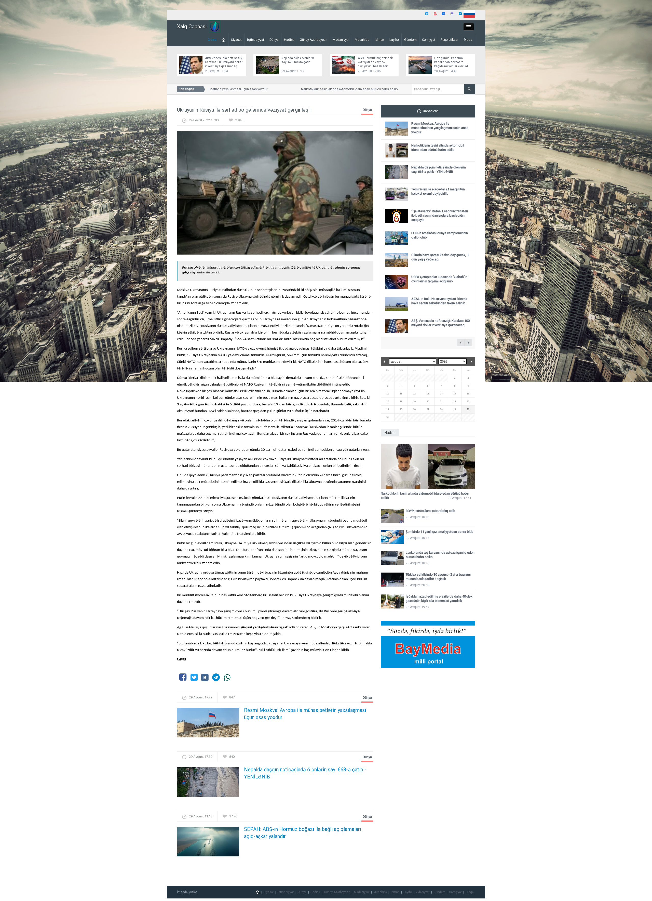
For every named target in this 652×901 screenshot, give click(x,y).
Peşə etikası (449, 40)
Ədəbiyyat (423, 892)
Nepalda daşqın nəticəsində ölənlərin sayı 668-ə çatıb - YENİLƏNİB (305, 773)
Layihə (394, 40)
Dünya (274, 40)
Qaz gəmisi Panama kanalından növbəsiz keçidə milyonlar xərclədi (451, 62)
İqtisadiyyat (255, 40)
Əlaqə (468, 40)
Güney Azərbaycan (313, 40)
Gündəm (410, 40)
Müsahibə (362, 40)
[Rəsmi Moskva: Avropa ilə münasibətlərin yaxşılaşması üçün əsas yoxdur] (208, 724)
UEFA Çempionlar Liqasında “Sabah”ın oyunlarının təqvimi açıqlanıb (439, 279)
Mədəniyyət (341, 40)
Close (212, 40)
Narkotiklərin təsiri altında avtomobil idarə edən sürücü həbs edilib (329, 89)
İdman (379, 40)
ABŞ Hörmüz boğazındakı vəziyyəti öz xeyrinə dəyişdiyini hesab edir (375, 62)
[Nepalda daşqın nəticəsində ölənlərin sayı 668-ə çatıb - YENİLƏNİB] (208, 783)
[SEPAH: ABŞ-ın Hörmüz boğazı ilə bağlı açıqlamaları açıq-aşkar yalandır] (208, 843)
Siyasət (236, 40)
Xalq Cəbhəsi (192, 26)
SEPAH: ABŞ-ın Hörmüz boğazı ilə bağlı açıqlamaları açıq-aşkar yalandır (302, 832)
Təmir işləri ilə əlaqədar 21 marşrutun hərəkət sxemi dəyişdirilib (438, 191)
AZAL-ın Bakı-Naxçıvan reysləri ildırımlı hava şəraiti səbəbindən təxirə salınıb (439, 301)
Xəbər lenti (431, 111)
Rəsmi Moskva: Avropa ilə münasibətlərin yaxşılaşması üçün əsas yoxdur (305, 713)
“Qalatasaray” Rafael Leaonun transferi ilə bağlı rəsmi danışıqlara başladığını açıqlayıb (439, 215)
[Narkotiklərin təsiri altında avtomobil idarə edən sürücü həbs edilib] (428, 466)
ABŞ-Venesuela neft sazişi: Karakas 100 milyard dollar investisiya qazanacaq (224, 62)
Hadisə (289, 40)
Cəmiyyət (428, 40)
